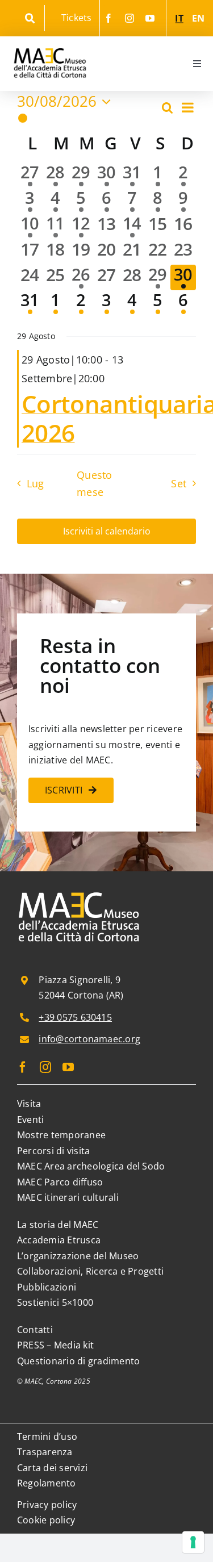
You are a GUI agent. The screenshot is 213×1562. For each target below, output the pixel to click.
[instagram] (129, 18)
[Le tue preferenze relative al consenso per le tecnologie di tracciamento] (193, 1542)
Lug (35, 483)
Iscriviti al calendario (107, 531)
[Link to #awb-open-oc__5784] (30, 18)
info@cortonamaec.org (89, 1039)
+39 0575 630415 (75, 1017)
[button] (88, 118)
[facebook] (108, 18)
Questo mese (94, 483)
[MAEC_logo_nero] (49, 41)
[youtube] (149, 18)
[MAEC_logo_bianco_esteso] (79, 893)
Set (178, 483)
